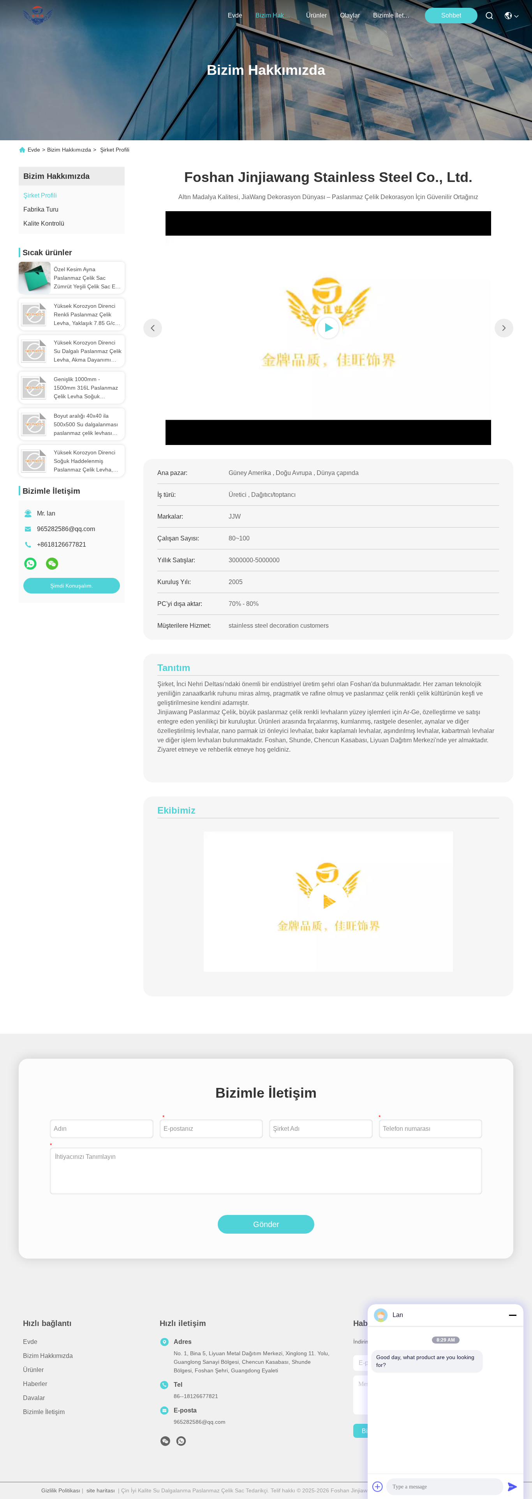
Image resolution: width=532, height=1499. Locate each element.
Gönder (266, 1224)
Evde (235, 15)
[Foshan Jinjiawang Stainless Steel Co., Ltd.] (39, 15)
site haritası (100, 1490)
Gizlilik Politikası (60, 1490)
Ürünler (316, 15)
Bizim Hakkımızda (274, 15)
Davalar (34, 1398)
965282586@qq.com (66, 529)
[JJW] (328, 902)
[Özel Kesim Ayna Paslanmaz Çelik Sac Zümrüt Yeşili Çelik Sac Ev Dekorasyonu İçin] (35, 278)
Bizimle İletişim (391, 15)
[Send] (512, 1486)
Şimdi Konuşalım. (71, 586)
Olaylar (350, 15)
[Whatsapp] (31, 567)
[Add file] (377, 1486)
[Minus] (512, 1315)
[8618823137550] (181, 1443)
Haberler (35, 1384)
